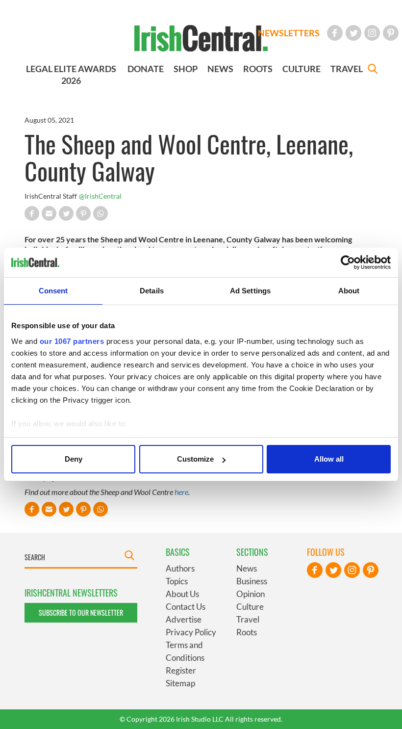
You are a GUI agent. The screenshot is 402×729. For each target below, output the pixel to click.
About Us (182, 594)
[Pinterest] (391, 33)
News (246, 568)
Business (251, 581)
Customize (195, 459)
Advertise (183, 619)
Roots (246, 632)
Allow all (329, 459)
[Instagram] (372, 33)
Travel (247, 619)
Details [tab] (152, 290)
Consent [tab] (53, 290)
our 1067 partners (72, 341)
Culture (250, 606)
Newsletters (289, 32)
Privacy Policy (191, 632)
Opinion (250, 594)
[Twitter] (353, 33)
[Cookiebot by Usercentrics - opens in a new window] (348, 262)
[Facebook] (335, 33)
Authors (180, 568)
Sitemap (180, 683)
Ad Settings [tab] (250, 290)
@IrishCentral (100, 196)
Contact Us (185, 606)
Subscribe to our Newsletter (81, 612)
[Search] (372, 70)
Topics (177, 581)
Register (181, 670)
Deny (73, 459)
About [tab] (349, 290)
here (181, 491)
